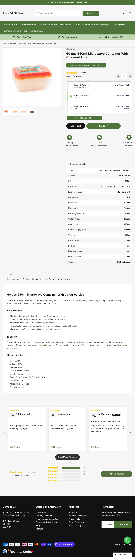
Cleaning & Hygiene (12, 31)
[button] (72, 72)
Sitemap (39, 529)
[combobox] (67, 13)
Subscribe (123, 524)
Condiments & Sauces (33, 31)
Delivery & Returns (44, 515)
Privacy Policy (75, 519)
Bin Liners (78, 24)
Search (90, 13)
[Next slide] (130, 433)
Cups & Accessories (101, 24)
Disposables (65, 24)
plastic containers (105, 345)
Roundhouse (72, 49)
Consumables (119, 24)
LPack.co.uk (126, 544)
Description (12, 279)
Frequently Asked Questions (48, 522)
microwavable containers (38, 345)
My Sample (124, 555)
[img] (15, 410)
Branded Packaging (77, 515)
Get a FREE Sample (84, 118)
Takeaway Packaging (47, 24)
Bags (87, 24)
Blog (38, 525)
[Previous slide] (5, 433)
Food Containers (28, 24)
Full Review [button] (15, 447)
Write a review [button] (116, 474)
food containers (89, 345)
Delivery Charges (32, 279)
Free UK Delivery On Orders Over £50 (67, 2)
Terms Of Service (77, 522)
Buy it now (103, 126)
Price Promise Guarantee (47, 519)
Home (5, 44)
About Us (73, 512)
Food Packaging (10, 24)
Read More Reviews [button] (67, 457)
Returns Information (59, 279)
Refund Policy (75, 525)
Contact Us (41, 512)
